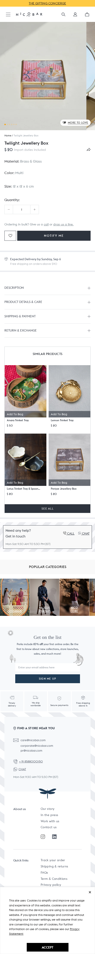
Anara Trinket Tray (18, 420)
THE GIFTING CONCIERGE (47, 3)
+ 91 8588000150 (31, 761)
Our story (47, 809)
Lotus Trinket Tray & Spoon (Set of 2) (23, 488)
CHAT (22, 769)
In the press (49, 815)
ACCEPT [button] (47, 947)
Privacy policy (51, 884)
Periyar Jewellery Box (64, 488)
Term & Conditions (54, 878)
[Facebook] (54, 836)
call (46, 224)
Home (7, 135)
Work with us (50, 821)
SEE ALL (47, 508)
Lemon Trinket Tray (62, 420)
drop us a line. (63, 224)
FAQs (44, 872)
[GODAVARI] (15, 581)
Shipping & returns (54, 866)
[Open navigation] (8, 14)
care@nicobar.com (33, 740)
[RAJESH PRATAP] (44, 581)
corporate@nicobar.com (37, 745)
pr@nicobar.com (31, 750)
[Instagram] (43, 836)
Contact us (49, 827)
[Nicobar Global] (29, 14)
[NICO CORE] (74, 581)
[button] (75, 15)
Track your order (53, 860)
